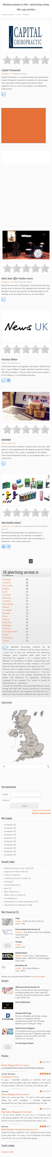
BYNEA (3, 363)
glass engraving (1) (11, 892)
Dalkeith (6, 607)
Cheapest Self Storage (23, 1013)
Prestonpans (8, 638)
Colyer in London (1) (12, 875)
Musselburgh (8, 604)
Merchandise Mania (11, 522)
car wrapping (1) (10, 898)
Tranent (6, 641)
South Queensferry (10, 632)
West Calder (6, 443)
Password (5, 800)
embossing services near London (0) (18, 868)
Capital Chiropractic (11, 70)
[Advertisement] (26, 193)
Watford (18, 956)
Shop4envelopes (21, 953)
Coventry (14, 1077)
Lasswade (7, 595)
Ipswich (34, 1129)
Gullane (6, 635)
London (18, 921)
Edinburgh (5, 74)
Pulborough (26, 1112)
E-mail (5, 794)
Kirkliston (6, 628)
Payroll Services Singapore (25, 1028)
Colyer (17, 918)
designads (5, 1152)
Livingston (5, 526)
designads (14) (10, 828)
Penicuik (6, 619)
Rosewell (6, 613)
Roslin (5, 616)
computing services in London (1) (17, 878)
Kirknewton (7, 622)
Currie (5, 592)
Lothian (18, 14)
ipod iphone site (21, 965)
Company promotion (7, 14)
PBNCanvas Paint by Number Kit (27, 987)
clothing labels (39, 976)
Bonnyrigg (7, 598)
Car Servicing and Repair (24, 1043)
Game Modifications (22, 1002)
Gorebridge (7, 610)
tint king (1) (8, 882)
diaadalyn (6, 439)
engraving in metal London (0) (16, 872)
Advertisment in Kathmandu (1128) (18, 905)
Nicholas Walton (9, 359)
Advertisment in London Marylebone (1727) (21, 902)
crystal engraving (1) (12, 885)
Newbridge (7, 625)
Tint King (18, 942)
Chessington (23, 1065)
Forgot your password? (41, 810)
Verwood (18, 932)
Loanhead (6, 601)
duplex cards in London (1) (14, 895)
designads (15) (10, 825)
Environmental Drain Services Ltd (27, 929)
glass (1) (7, 888)
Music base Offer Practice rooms (17, 278)
